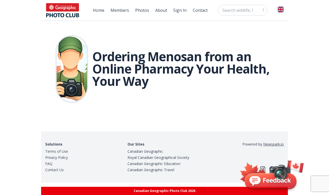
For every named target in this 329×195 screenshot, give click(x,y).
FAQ (48, 163)
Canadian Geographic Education (153, 163)
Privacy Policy (56, 157)
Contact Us (54, 169)
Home (98, 10)
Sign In (180, 10)
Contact (200, 10)
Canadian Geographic (145, 151)
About (161, 10)
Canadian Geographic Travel (150, 169)
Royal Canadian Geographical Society (158, 157)
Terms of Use (56, 151)
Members (120, 10)
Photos (142, 10)
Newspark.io (273, 144)
